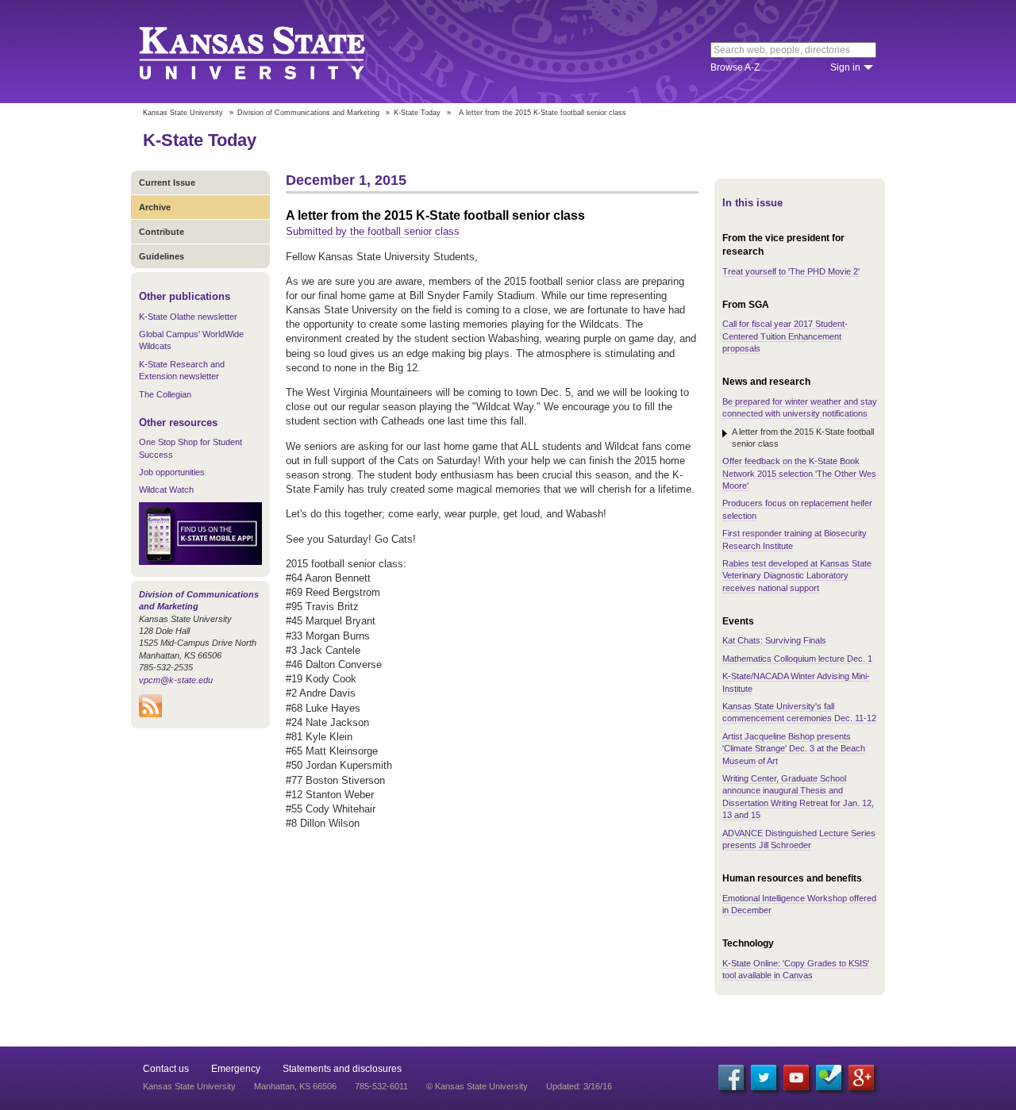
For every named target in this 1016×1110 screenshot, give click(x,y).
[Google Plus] (861, 1077)
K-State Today (417, 113)
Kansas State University (272, 51)
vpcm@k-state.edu (176, 680)
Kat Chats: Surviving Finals (774, 640)
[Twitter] (763, 1077)
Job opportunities (172, 472)
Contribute (161, 231)
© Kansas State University (477, 1086)
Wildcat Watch (166, 489)
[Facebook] (731, 1077)
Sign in (845, 67)
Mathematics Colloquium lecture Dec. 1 (797, 658)
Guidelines (161, 256)
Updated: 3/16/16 (579, 1086)
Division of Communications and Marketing (308, 113)
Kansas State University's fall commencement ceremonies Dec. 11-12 (799, 712)
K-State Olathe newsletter (188, 316)
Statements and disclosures (342, 1068)
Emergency (235, 1068)
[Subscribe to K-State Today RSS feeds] (150, 714)
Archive (155, 207)
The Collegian (165, 394)
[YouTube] (796, 1077)
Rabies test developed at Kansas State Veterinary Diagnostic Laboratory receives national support (797, 576)
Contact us (166, 1068)
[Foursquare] (828, 1077)
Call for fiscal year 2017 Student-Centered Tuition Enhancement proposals (785, 336)
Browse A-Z (735, 67)
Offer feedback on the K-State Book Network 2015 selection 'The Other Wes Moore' (799, 473)
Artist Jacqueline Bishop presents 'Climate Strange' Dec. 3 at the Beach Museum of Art (793, 749)
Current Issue (167, 182)
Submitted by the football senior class (373, 231)
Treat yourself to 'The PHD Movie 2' (791, 271)
